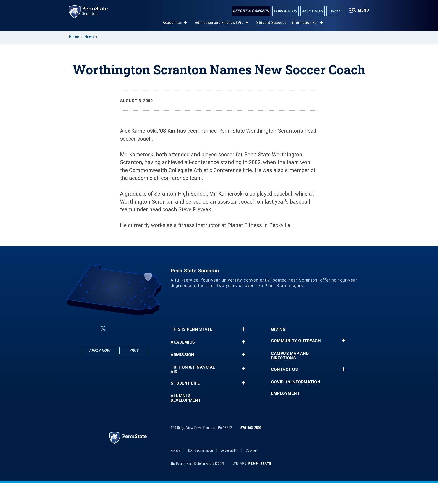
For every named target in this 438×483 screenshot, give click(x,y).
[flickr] (114, 328)
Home (74, 37)
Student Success (271, 22)
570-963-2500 (250, 428)
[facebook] (92, 328)
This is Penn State (191, 329)
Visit (335, 11)
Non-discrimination (200, 450)
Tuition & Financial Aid (193, 369)
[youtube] (126, 328)
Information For (304, 22)
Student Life (185, 383)
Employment (285, 393)
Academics (172, 22)
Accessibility (229, 450)
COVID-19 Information (295, 382)
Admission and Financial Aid (219, 22)
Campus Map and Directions (290, 355)
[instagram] (138, 328)
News (89, 37)
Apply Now (312, 11)
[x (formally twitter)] (103, 328)
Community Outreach (296, 340)
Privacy (175, 450)
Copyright (252, 450)
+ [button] (243, 329)
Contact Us (285, 11)
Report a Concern (251, 11)
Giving (278, 329)
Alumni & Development (186, 398)
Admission (182, 354)
